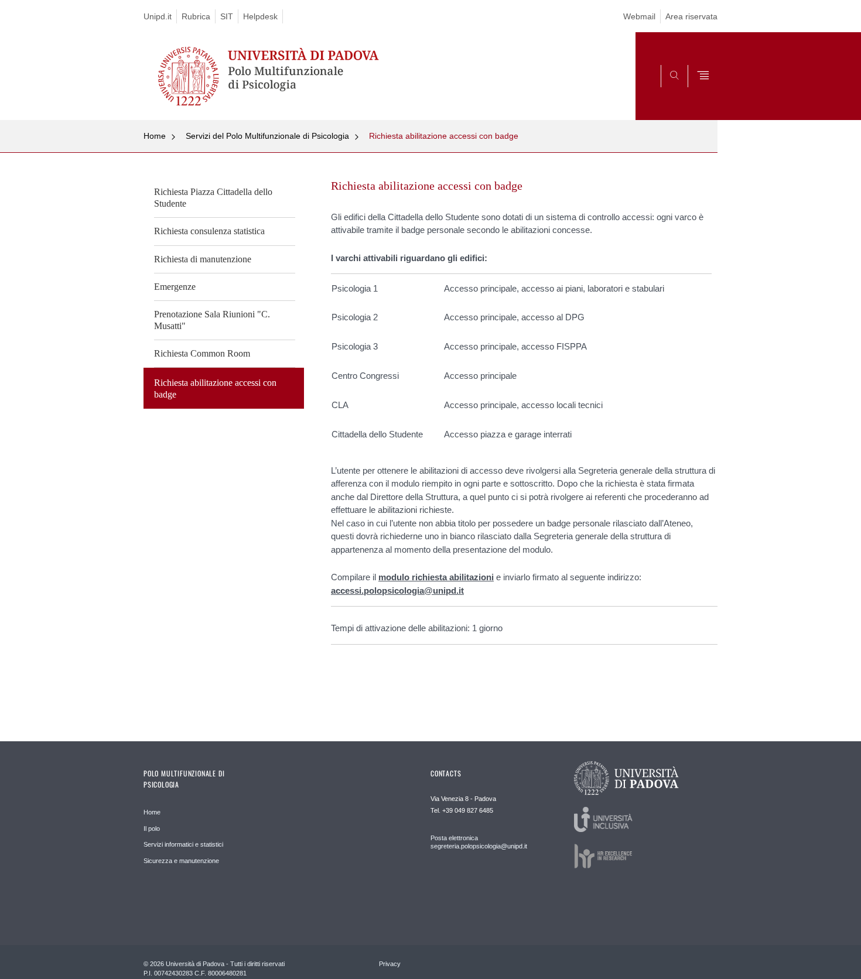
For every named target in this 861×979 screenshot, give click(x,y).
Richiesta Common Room (202, 353)
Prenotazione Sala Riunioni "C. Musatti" (212, 320)
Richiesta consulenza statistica (209, 231)
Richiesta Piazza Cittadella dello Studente (213, 197)
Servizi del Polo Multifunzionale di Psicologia (267, 136)
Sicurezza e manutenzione (181, 860)
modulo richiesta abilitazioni (436, 577)
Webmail (639, 16)
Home (155, 136)
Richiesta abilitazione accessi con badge (443, 136)
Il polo (152, 828)
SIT (226, 16)
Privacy (390, 963)
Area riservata (691, 16)
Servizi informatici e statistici (183, 844)
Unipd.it (158, 16)
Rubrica (196, 16)
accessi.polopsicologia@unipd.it (397, 590)
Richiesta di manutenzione (202, 259)
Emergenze (175, 287)
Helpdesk (260, 16)
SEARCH (697, 92)
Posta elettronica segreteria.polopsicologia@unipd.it (478, 842)
